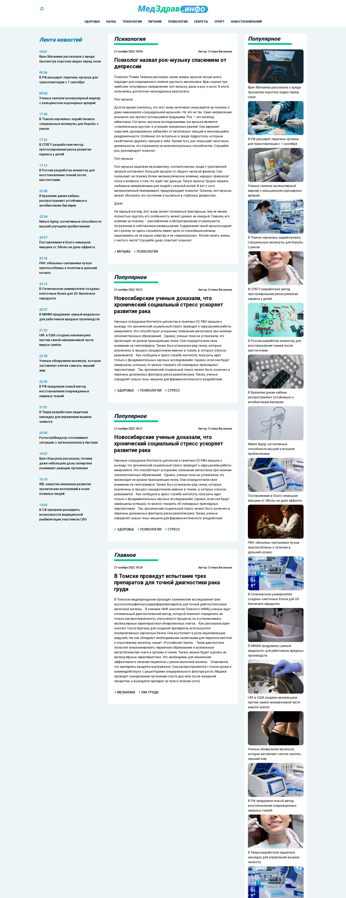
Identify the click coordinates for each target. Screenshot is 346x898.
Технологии (132, 21)
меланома (125, 692)
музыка (123, 251)
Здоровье (92, 21)
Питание (155, 21)
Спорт (219, 21)
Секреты (201, 21)
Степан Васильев (220, 51)
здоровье (125, 390)
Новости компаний (246, 21)
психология (147, 251)
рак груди (149, 692)
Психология (178, 21)
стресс (173, 390)
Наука (111, 21)
